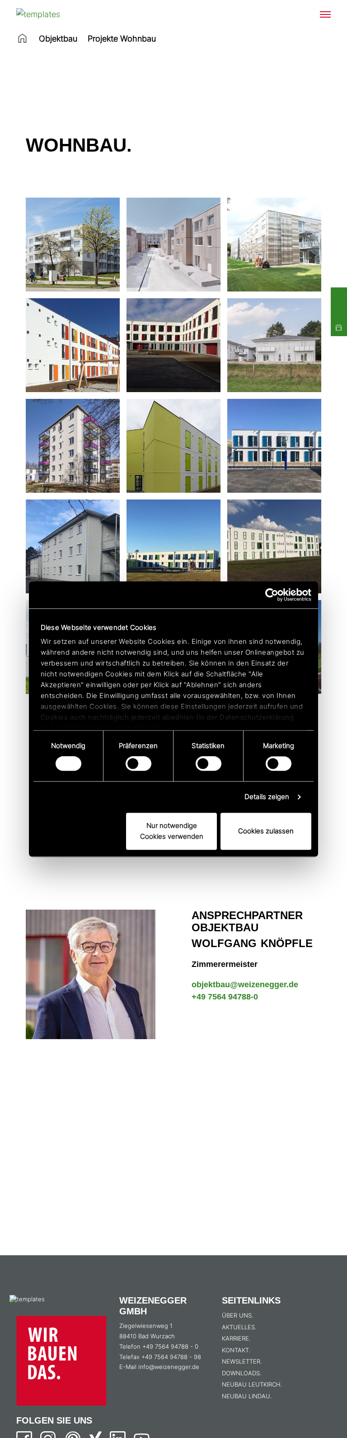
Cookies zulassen (266, 831)
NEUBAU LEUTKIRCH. (252, 1384)
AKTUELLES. (239, 1327)
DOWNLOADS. (241, 1373)
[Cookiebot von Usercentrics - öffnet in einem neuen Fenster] (271, 594)
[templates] (50, 14)
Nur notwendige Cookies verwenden (171, 831)
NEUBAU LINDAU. (247, 1396)
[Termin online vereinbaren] (339, 328)
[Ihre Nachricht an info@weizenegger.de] (339, 312)
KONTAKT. (236, 1350)
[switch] (138, 764)
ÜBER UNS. (237, 1315)
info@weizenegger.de (168, 1366)
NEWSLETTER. (242, 1361)
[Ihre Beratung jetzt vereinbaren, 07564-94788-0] (339, 295)
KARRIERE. (236, 1338)
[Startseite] (22, 38)
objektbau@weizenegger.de (245, 984)
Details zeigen (266, 797)
